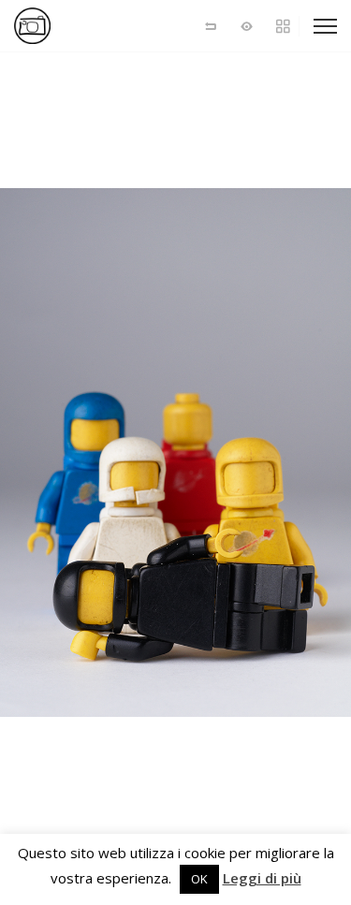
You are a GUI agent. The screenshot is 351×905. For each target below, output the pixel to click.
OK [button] (199, 878)
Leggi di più (262, 878)
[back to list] (210, 26)
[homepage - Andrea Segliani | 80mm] (79, 25)
